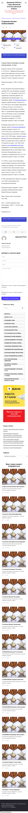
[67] (14, 220)
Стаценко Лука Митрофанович (12, 447)
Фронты (7, 314)
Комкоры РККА (9, 323)
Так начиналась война (12, 333)
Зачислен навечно (11, 326)
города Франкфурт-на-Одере (15, 145)
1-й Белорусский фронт (18, 127)
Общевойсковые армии (12, 343)
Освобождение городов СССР (13, 369)
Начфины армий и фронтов (10, 364)
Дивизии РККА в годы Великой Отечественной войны (14, 5)
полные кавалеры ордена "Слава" (11, 225)
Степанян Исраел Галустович (11, 762)
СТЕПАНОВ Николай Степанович (12, 652)
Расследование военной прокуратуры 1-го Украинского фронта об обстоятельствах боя (12, 435)
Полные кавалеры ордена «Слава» (13, 374)
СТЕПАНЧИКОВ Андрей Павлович (12, 679)
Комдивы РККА (9, 320)
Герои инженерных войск (13, 356)
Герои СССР (8, 317)
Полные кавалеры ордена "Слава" (12, 38)
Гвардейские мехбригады (13, 349)
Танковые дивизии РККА (13, 346)
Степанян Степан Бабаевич (11, 789)
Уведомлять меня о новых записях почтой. (11, 293)
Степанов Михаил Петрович (11, 596)
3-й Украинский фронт (19, 100)
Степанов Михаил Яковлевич (11, 624)
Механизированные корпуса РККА (11, 379)
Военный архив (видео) (12, 336)
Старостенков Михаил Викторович (13, 445)
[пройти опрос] (14, 57)
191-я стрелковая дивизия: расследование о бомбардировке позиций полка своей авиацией (13, 441)
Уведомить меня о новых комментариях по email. (13, 286)
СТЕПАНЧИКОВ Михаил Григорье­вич (13, 707)
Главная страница (6, 18)
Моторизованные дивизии (10, 359)
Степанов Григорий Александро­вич (13, 541)
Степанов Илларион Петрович (12, 569)
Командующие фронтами (13, 352)
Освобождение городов (13, 339)
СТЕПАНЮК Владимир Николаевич (13, 734)
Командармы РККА (11, 330)
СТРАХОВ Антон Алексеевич (10, 227)
